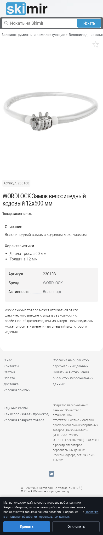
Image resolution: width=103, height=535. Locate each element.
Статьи (9, 372)
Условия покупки (17, 390)
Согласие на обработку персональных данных (71, 363)
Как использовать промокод (26, 414)
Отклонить (76, 527)
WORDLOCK (53, 283)
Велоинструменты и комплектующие (33, 35)
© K (45, 491)
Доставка (11, 384)
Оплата (9, 378)
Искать (89, 23)
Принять (27, 527)
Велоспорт (52, 291)
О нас (8, 360)
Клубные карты (16, 408)
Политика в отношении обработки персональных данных (73, 378)
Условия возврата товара (24, 420)
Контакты (11, 366)
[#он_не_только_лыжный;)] (26, 8)
